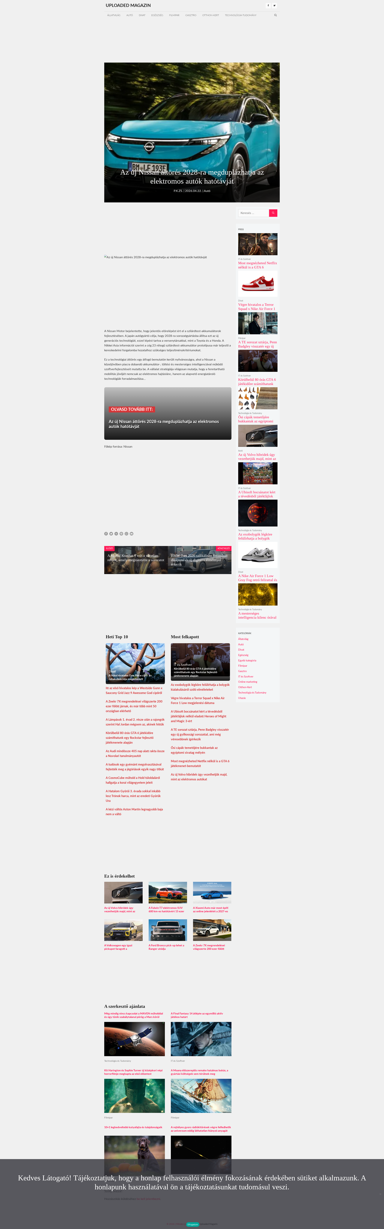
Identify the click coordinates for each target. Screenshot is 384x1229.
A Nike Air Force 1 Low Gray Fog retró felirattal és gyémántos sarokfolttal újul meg (257, 582)
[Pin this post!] (121, 534)
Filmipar (174, 15)
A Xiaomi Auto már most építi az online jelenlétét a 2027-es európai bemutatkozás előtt (210, 911)
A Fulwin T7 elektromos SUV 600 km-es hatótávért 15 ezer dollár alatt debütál (166, 911)
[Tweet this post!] (111, 534)
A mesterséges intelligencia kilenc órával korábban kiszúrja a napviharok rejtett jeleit (257, 619)
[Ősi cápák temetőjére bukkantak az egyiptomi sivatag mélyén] (258, 407)
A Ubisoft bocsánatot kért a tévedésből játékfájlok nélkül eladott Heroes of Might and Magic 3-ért (198, 716)
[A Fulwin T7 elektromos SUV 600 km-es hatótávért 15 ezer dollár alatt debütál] (168, 901)
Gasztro (190, 15)
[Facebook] (268, 5)
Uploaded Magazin (128, 5)
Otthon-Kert (210, 15)
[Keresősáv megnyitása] (275, 15)
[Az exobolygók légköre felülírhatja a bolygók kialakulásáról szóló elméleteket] (258, 524)
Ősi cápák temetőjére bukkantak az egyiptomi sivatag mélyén (255, 421)
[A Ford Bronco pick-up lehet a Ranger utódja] (168, 938)
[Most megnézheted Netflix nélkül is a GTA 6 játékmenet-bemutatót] (258, 253)
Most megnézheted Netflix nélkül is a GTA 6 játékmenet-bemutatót (257, 267)
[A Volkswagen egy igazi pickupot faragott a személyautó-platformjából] (123, 938)
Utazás (242, 698)
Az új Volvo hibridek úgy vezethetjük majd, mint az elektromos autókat (119, 911)
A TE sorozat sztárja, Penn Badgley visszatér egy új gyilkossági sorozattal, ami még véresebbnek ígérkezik (200, 734)
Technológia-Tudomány (240, 15)
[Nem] (380, 1194)
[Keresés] (273, 213)
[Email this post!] (131, 534)
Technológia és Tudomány (117, 1061)
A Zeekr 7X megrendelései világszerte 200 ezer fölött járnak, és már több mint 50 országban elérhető (134, 706)
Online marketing (247, 682)
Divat (142, 15)
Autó (129, 15)
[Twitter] (274, 5)
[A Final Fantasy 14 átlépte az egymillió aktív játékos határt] (201, 1053)
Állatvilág (113, 15)
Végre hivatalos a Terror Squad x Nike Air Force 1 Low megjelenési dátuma (256, 309)
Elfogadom (193, 1224)
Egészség (157, 15)
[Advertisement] (192, 40)
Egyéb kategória (247, 660)
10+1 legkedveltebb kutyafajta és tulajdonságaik (133, 1127)
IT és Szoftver (178, 1061)
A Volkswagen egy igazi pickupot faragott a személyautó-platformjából (120, 949)
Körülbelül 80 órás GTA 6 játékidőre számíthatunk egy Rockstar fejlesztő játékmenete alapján (129, 738)
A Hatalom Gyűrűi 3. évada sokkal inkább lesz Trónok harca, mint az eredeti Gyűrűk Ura (133, 796)
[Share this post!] (106, 534)
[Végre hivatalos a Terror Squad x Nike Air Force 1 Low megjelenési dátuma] (258, 294)
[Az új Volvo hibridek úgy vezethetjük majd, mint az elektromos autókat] (123, 901)
